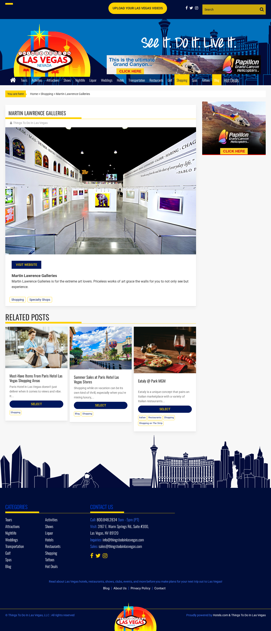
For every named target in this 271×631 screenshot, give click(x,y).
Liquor (93, 80)
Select (36, 404)
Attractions (53, 80)
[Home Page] (13, 79)
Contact (160, 588)
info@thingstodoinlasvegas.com (123, 539)
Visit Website (26, 265)
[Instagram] (197, 8)
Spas (194, 80)
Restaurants (156, 80)
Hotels (120, 80)
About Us (120, 588)
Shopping (182, 80)
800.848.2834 (107, 519)
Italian (142, 417)
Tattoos (206, 80)
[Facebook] (187, 8)
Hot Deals (231, 80)
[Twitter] (192, 8)
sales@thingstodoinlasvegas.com (120, 546)
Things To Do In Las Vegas (30, 123)
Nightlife (80, 80)
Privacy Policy (140, 588)
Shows (67, 80)
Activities (37, 80)
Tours (24, 80)
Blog (216, 80)
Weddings (106, 80)
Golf (170, 80)
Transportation (137, 80)
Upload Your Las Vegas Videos (138, 8)
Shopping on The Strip (150, 423)
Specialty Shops (39, 299)
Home (34, 94)
